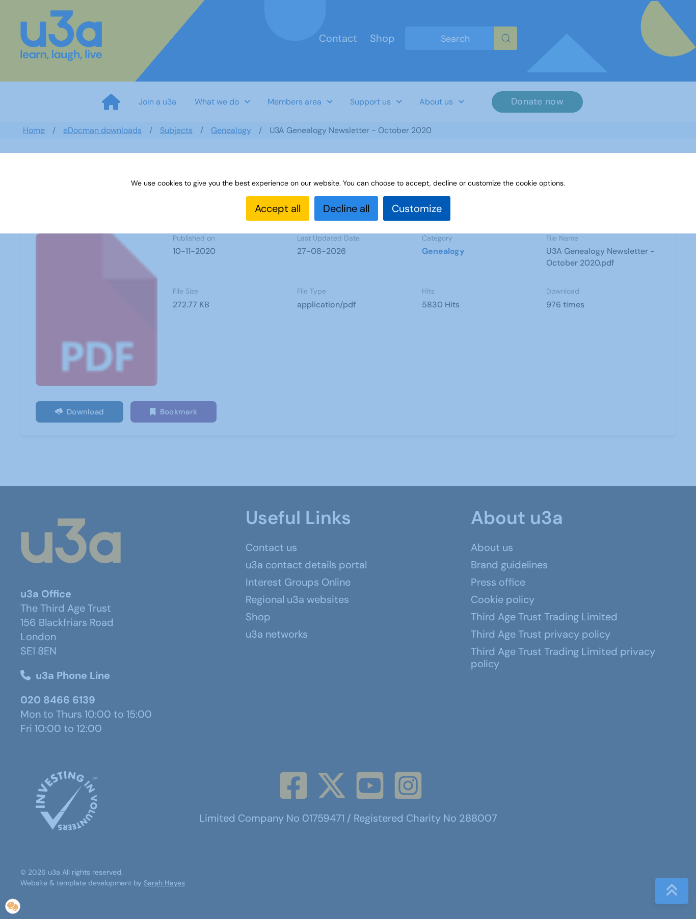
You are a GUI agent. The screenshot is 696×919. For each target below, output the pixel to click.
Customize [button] (417, 208)
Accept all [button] (278, 208)
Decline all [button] (346, 208)
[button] (12, 906)
